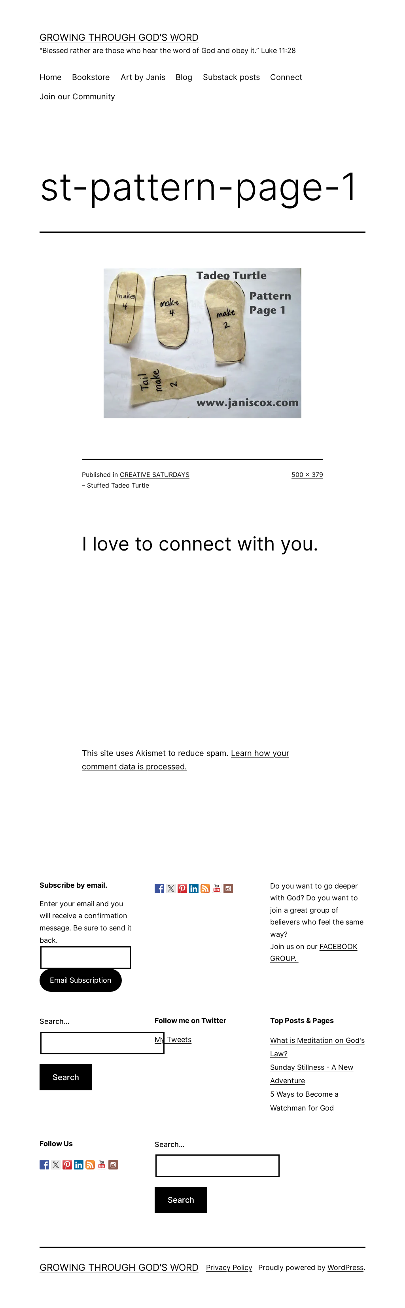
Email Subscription (81, 980)
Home (51, 77)
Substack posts (231, 77)
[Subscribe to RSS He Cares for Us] (205, 888)
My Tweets (173, 1039)
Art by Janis (143, 77)
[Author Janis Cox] (159, 888)
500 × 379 (307, 474)
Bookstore (91, 77)
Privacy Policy (229, 1267)
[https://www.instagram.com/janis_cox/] (228, 888)
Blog (184, 77)
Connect (286, 77)
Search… (55, 1021)
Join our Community (77, 96)
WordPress (345, 1267)
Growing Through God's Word (119, 37)
